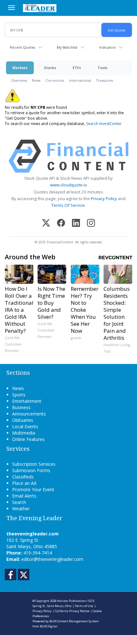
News (36, 80)
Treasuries (104, 80)
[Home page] (39, 8)
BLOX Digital (48, 626)
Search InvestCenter (104, 123)
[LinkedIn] (76, 223)
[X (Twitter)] (46, 223)
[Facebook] (61, 223)
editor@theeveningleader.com (52, 559)
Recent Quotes (22, 47)
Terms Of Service (68, 205)
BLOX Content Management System (74, 621)
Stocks (50, 67)
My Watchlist (67, 47)
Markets (19, 67)
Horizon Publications (72, 601)
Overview (19, 80)
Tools (102, 67)
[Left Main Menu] (11, 8)
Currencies (55, 80)
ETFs (77, 67)
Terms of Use (84, 606)
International (80, 80)
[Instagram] (90, 223)
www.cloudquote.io (68, 185)
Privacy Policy (104, 198)
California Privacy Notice (72, 611)
